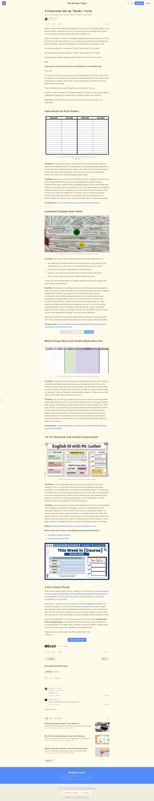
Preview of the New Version (59, 535)
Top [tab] (47, 718)
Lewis (50, 699)
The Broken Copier (69, 728)
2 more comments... (50, 709)
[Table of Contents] (2, 400)
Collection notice (90, 788)
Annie (50, 688)
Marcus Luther (53, 18)
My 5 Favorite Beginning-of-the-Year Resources (65, 736)
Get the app (85, 793)
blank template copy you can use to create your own (74, 526)
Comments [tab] (49, 672)
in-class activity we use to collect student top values (78, 203)
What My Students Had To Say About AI (62, 723)
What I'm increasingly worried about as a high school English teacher (66, 751)
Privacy (77, 788)
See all (48, 761)
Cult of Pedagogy (86, 604)
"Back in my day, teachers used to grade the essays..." (67, 748)
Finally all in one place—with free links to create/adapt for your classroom (67, 738)
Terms (82, 788)
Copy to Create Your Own (58, 538)
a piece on (75, 604)
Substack (68, 797)
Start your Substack (72, 793)
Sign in (148, 3)
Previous (51, 659)
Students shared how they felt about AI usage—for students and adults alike (68, 726)
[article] (77, 727)
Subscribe (139, 3)
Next (104, 659)
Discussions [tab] (58, 718)
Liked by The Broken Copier (57, 690)
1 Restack (65, 646)
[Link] (42, 111)
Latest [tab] (51, 718)
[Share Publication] (132, 3)
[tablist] (52, 672)
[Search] (128, 3)
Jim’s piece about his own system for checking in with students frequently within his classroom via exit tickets (77, 594)
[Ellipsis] (108, 688)
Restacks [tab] (56, 672)
